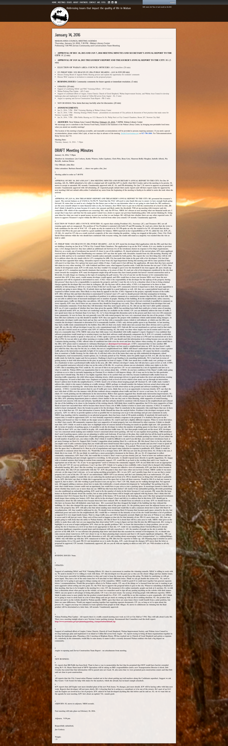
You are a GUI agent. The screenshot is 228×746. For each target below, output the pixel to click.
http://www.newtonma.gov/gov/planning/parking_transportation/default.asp (85, 621)
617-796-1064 (146, 133)
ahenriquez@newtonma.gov (119, 343)
